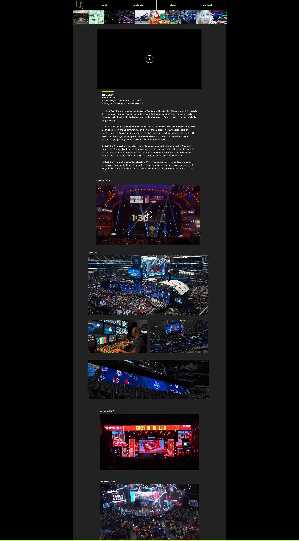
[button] (195, 466)
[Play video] (149, 59)
